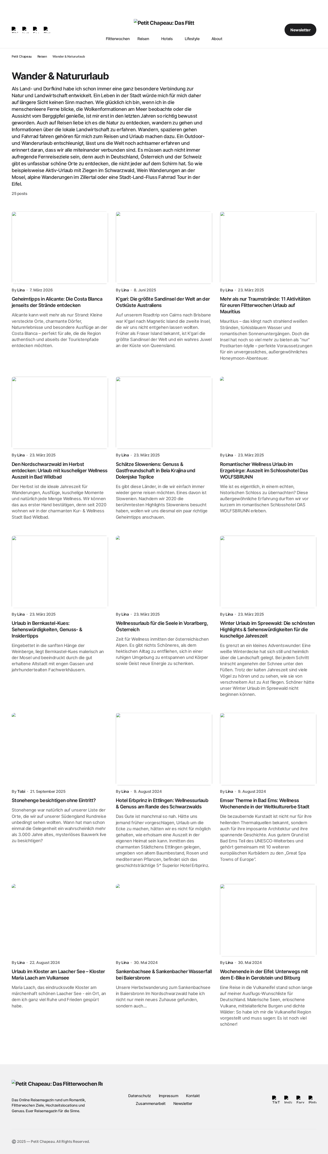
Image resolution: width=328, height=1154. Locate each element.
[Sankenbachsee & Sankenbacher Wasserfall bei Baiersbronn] (164, 920)
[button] (263, 30)
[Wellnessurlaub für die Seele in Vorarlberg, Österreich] (164, 572)
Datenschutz (139, 1095)
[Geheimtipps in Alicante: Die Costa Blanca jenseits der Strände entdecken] (60, 247)
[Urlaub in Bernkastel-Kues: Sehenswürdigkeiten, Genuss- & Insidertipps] (60, 572)
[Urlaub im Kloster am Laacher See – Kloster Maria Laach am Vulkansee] (60, 920)
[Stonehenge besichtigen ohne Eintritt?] (60, 749)
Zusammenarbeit (150, 1103)
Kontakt (193, 1095)
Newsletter (300, 29)
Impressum (168, 1095)
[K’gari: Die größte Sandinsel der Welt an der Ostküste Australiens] (164, 247)
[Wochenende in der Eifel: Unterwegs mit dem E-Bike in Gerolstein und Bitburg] (268, 920)
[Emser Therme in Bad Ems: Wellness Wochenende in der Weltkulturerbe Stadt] (268, 749)
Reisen (42, 56)
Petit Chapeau (22, 56)
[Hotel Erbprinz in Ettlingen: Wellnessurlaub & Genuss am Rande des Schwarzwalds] (164, 749)
